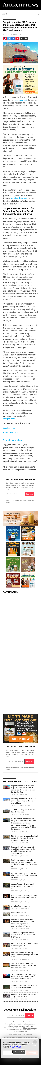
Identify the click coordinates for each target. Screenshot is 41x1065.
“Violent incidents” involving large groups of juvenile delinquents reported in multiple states (23, 977)
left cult (17, 456)
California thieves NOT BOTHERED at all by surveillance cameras (24, 987)
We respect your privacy (30, 1028)
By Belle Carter (23, 939)
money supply (9, 458)
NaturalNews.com (10, 433)
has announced (20, 100)
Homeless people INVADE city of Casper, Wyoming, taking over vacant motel (24, 955)
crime (5, 450)
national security (23, 458)
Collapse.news (9, 419)
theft (35, 461)
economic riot (26, 453)
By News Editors (24, 814)
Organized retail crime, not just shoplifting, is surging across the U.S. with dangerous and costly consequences (23, 850)
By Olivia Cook (24, 856)
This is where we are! (18, 913)
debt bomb (23, 450)
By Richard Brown (25, 805)
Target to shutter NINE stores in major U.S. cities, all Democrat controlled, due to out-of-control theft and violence (23, 789)
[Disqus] (20, 624)
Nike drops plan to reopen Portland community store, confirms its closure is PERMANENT (24, 838)
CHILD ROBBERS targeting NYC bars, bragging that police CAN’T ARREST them (24, 897)
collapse (30, 447)
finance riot (8, 456)
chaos (23, 447)
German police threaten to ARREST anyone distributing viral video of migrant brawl (24, 801)
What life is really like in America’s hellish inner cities (23, 811)
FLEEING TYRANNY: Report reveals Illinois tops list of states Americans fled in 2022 (24, 875)
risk (24, 461)
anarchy (20, 445)
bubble (17, 447)
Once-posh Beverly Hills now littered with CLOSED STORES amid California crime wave (23, 966)
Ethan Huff (18, 34)
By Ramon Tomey (24, 843)
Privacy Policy (15, 1047)
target (29, 461)
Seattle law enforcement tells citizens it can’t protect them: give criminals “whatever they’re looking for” (24, 863)
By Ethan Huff (23, 794)
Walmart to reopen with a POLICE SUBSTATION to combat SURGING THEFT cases (23, 935)
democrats (15, 453)
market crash (26, 456)
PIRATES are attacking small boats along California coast (23, 996)
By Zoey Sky (22, 880)
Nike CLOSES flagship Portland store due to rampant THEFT (24, 945)
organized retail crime (12, 461)
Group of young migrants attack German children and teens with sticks (22, 886)
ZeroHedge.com (10, 428)
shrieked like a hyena (20, 198)
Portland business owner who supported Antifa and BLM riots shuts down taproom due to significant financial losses (22, 923)
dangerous (13, 450)
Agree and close (19, 1052)
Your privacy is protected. (13, 500)
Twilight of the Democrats (20, 906)
